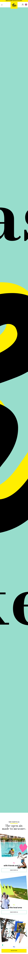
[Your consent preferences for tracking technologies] (2, 945)
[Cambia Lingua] (25, 4)
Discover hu (14, 870)
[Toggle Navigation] (2, 5)
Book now (14, 950)
